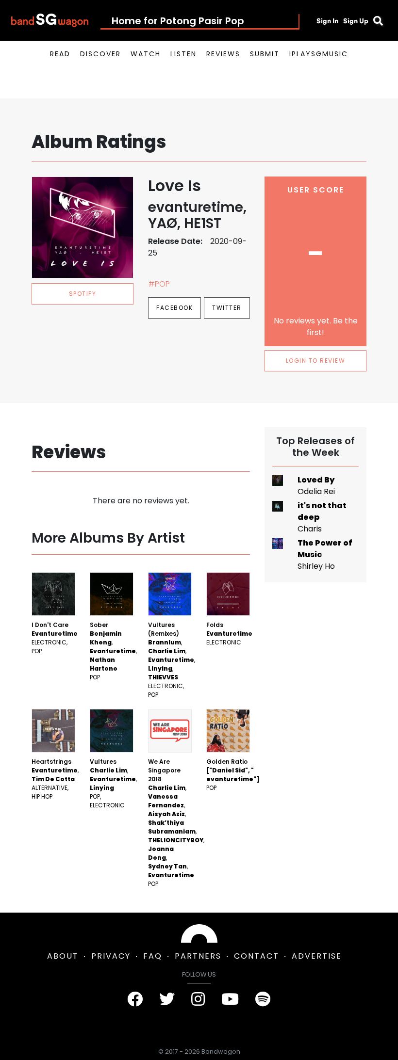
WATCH (146, 54)
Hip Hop (42, 796)
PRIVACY (111, 956)
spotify (83, 293)
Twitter (227, 308)
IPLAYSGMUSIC (318, 54)
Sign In (327, 20)
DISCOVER (100, 54)
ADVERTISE (317, 956)
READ (60, 54)
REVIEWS (223, 54)
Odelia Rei (316, 491)
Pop (37, 651)
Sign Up (355, 20)
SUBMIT (265, 54)
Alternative (49, 788)
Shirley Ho (316, 566)
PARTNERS (198, 956)
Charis (310, 528)
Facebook (174, 308)
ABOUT (63, 956)
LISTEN (183, 54)
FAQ (152, 956)
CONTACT (256, 956)
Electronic (49, 642)
